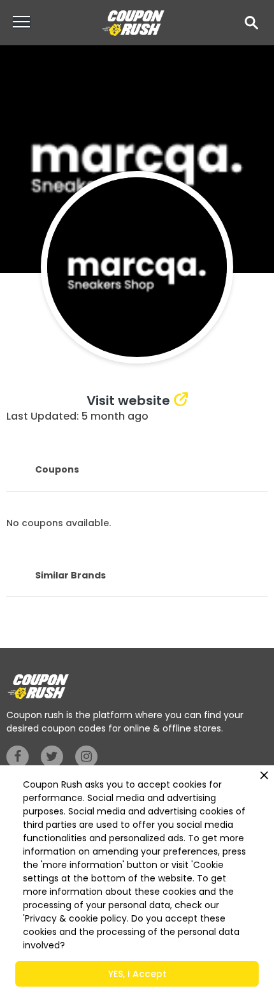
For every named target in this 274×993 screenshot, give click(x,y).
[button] (251, 22)
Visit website (128, 400)
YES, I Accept (137, 973)
